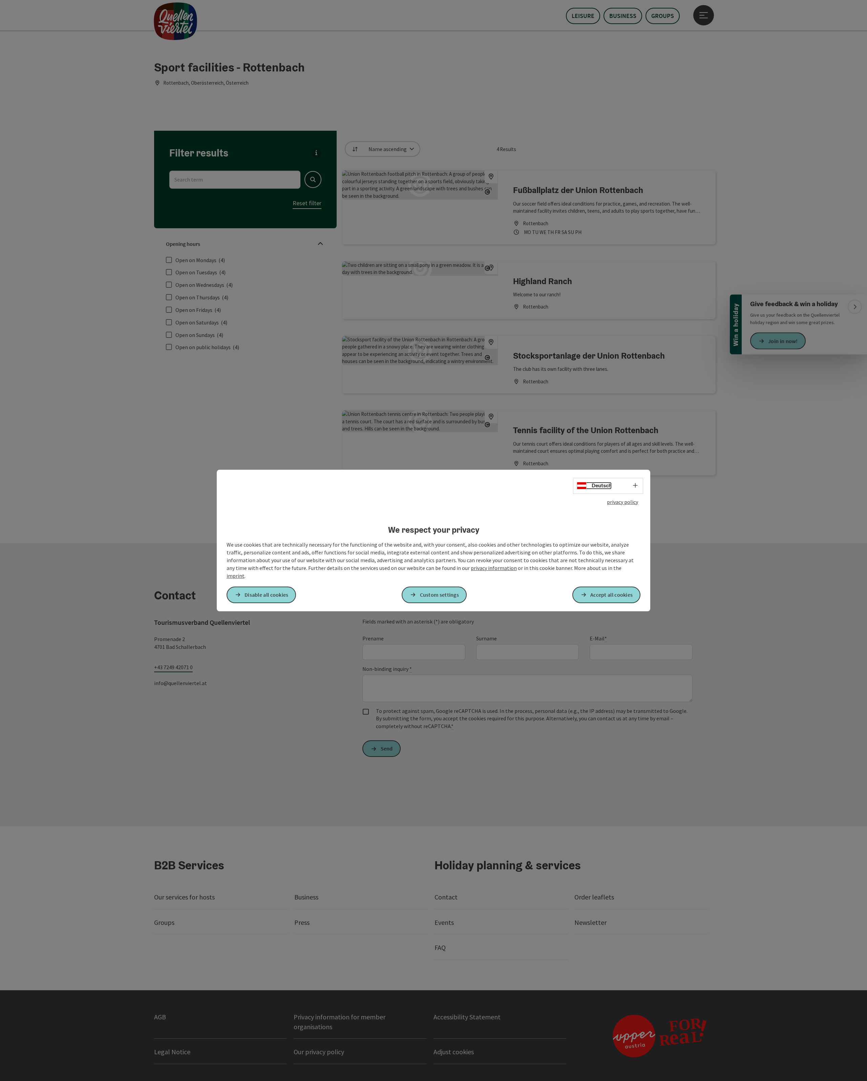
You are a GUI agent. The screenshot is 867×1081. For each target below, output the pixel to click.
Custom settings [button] (439, 594)
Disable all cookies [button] (267, 594)
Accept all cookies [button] (611, 594)
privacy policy (622, 502)
